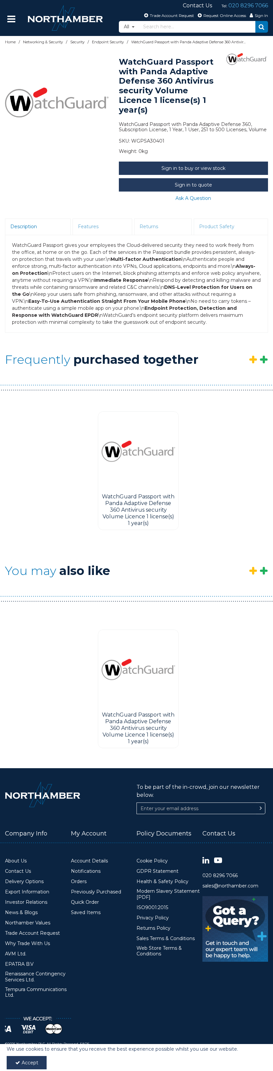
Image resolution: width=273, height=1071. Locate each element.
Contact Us (18, 871)
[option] (57, 102)
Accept (30, 1063)
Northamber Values (27, 923)
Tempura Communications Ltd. (36, 992)
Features (88, 227)
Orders (79, 881)
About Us (16, 861)
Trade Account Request (32, 933)
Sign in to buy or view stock (193, 168)
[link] (205, 860)
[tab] (38, 227)
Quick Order (85, 902)
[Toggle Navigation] (11, 19)
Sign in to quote (193, 185)
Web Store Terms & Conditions (159, 951)
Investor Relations (26, 902)
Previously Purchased (96, 892)
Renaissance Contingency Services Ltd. (35, 977)
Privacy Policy (152, 918)
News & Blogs (21, 912)
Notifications (86, 871)
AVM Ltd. (15, 954)
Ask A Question (193, 198)
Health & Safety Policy (162, 881)
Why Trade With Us (27, 943)
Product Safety (216, 227)
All (127, 27)
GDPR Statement (157, 871)
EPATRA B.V (19, 964)
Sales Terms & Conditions (165, 938)
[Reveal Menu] (11, 19)
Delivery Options (24, 881)
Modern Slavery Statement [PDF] (168, 894)
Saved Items (86, 912)
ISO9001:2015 (152, 907)
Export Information (27, 892)
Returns (148, 227)
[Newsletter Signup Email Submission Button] (260, 808)
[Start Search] (261, 27)
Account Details (89, 861)
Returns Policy (153, 928)
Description (23, 227)
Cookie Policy (152, 861)
